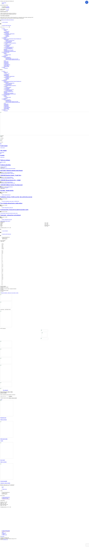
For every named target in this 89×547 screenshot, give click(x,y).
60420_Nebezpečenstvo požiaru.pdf (7, 207)
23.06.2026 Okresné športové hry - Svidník (10, 180)
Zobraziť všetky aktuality (4, 187)
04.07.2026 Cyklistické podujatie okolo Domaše (11, 170)
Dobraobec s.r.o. (5, 539)
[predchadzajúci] (0, 242)
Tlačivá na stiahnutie (7, 64)
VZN (5, 60)
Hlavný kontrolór (6, 45)
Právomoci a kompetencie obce (8, 48)
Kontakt (3, 67)
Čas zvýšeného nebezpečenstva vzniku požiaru (11, 203)
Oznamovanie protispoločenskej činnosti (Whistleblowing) (12, 38)
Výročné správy (6, 106)
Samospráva (4, 80)
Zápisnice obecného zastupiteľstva (11, 85)
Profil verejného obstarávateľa (8, 47)
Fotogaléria (7, 36)
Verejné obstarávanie (9, 90)
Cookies (3, 533)
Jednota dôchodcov (7, 34)
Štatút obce (5, 49)
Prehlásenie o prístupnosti (6, 498)
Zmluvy (5, 95)
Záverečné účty (6, 105)
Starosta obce (6, 39)
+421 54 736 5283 (5, 22)
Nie (2, 487)
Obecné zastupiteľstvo (7, 42)
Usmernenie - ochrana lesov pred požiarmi (10, 215)
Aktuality (7, 35)
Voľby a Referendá (7, 57)
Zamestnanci (6, 68)
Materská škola (6, 75)
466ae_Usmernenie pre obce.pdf (7, 219)
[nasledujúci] (1, 242)
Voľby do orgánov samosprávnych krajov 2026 (13, 59)
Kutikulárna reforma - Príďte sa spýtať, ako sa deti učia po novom (16, 196)
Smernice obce (6, 61)
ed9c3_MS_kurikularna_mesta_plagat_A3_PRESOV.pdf (10, 201)
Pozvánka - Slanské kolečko (6, 190)
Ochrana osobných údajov (6, 497)
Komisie (5, 43)
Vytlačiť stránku (4, 534)
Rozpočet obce (6, 62)
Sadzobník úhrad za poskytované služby (10, 51)
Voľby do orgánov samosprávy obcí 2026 (12, 58)
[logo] (7, 19)
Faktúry (5, 53)
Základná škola (6, 74)
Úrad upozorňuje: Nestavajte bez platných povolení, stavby (14, 209)
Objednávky (6, 55)
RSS (3, 3)
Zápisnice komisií (8, 44)
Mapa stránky (4, 2)
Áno (3, 486)
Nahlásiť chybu (4, 489)
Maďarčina (7, 7)
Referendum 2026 (8, 100)
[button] (86, 2)
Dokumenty (7, 46)
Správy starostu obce (9, 41)
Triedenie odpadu (6, 66)
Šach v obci (7, 31)
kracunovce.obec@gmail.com (6, 25)
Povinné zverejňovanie (5, 52)
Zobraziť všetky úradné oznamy (5, 221)
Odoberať (10, 396)
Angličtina (7, 6)
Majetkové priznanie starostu (10, 40)
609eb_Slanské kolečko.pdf (6, 194)
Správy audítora (6, 65)
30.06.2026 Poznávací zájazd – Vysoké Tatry (10, 175)
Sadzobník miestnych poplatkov (8, 50)
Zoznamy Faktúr (8, 54)
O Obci (3, 28)
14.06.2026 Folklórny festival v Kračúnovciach (11, 184)
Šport (5, 30)
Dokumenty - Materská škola (10, 33)
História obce (6, 29)
